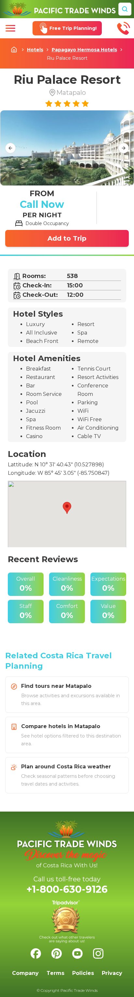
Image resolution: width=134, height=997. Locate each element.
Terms (55, 973)
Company (25, 973)
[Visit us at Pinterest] (56, 953)
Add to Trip (67, 238)
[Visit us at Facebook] (36, 953)
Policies (83, 973)
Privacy (112, 973)
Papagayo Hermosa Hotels (84, 50)
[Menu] (10, 28)
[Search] (124, 9)
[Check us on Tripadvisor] (67, 922)
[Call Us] (123, 28)
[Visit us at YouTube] (77, 953)
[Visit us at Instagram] (98, 953)
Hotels (35, 50)
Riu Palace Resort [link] (67, 58)
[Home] (59, 9)
